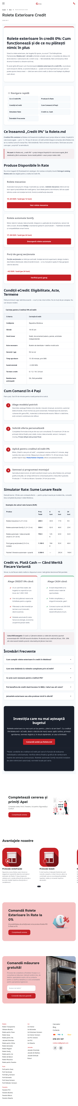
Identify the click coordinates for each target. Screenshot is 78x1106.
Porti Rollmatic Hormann (9, 1083)
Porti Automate (7, 1077)
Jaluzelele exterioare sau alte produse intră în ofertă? (29, 696)
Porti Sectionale (7, 1072)
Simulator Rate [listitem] (15, 112)
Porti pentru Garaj (7, 1069)
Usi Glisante (31, 1043)
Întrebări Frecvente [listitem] (17, 118)
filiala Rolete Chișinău (35, 458)
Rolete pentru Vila (7, 1038)
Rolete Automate (7, 1046)
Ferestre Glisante (7, 1098)
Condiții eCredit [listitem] (15, 105)
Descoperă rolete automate (39, 241)
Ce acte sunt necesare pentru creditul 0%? (24, 678)
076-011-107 (58, 1039)
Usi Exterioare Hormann (34, 1032)
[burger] (3, 3)
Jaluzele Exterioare (8, 1040)
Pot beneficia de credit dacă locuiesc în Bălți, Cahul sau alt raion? (34, 687)
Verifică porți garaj (39, 277)
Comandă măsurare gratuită (21, 996)
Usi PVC (30, 1040)
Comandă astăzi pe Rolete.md (39, 742)
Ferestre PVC (6, 1090)
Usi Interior (30, 1027)
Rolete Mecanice (7, 1059)
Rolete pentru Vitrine (8, 1043)
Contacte (56, 1030)
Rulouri (29, 1058)
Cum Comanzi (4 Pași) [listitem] (49, 105)
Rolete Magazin (7, 1049)
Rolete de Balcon (7, 1057)
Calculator (56, 1024)
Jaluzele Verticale (32, 1055)
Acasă (4, 9)
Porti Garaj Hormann (8, 1080)
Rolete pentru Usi (7, 1054)
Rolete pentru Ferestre (9, 1062)
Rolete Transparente (8, 1027)
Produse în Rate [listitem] (47, 99)
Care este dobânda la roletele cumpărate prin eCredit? (30, 668)
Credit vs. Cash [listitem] (47, 112)
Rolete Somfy (6, 1051)
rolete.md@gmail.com (60, 1043)
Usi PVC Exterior (32, 1038)
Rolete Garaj (6, 1035)
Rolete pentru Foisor (8, 1032)
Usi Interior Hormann (33, 1035)
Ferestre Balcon (7, 1095)
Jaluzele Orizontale (33, 1050)
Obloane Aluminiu (7, 1029)
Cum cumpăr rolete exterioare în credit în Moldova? (28, 659)
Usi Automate (31, 1029)
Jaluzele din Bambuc (33, 1053)
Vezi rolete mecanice (39, 205)
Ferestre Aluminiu (7, 1093)
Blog (10, 9)
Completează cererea (19, 815)
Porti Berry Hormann (8, 1075)
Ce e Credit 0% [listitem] (15, 99)
